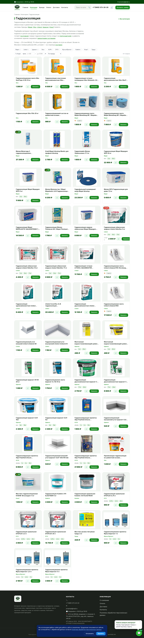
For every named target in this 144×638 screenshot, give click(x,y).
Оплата (48, 7)
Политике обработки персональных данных (86, 629)
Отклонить (90, 633)
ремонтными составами (46, 38)
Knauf (51, 27)
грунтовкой (24, 36)
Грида (94, 49)
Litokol (39, 27)
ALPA (50, 49)
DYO (57, 49)
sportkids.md (112, 634)
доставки (58, 45)
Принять (101, 633)
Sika (34, 27)
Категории (33, 7)
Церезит (46, 27)
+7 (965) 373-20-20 (100, 7)
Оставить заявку (122, 7)
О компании (104, 600)
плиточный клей (65, 36)
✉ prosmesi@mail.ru (123, 2)
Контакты (64, 7)
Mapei (30, 27)
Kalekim (78, 49)
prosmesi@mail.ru (71, 608)
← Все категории (124, 19)
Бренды (41, 7)
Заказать (35, 86)
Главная (25, 7)
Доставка (56, 7)
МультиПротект (67, 49)
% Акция (18, 53)
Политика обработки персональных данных (113, 614)
